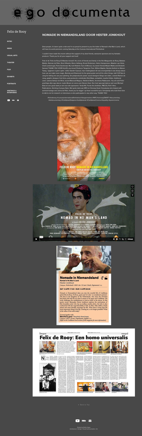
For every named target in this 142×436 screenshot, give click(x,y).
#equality (104, 100)
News (9, 48)
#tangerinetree (86, 97)
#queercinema (114, 100)
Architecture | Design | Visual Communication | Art (84, 429)
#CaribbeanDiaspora (68, 100)
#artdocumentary (55, 100)
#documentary (114, 97)
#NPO (94, 97)
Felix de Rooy (16, 32)
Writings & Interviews (12, 91)
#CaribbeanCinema (94, 100)
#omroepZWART (103, 97)
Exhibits (10, 76)
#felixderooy (52, 97)
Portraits (11, 83)
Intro (9, 41)
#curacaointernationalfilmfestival (69, 97)
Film (9, 69)
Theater (10, 62)
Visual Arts (12, 55)
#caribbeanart (81, 100)
